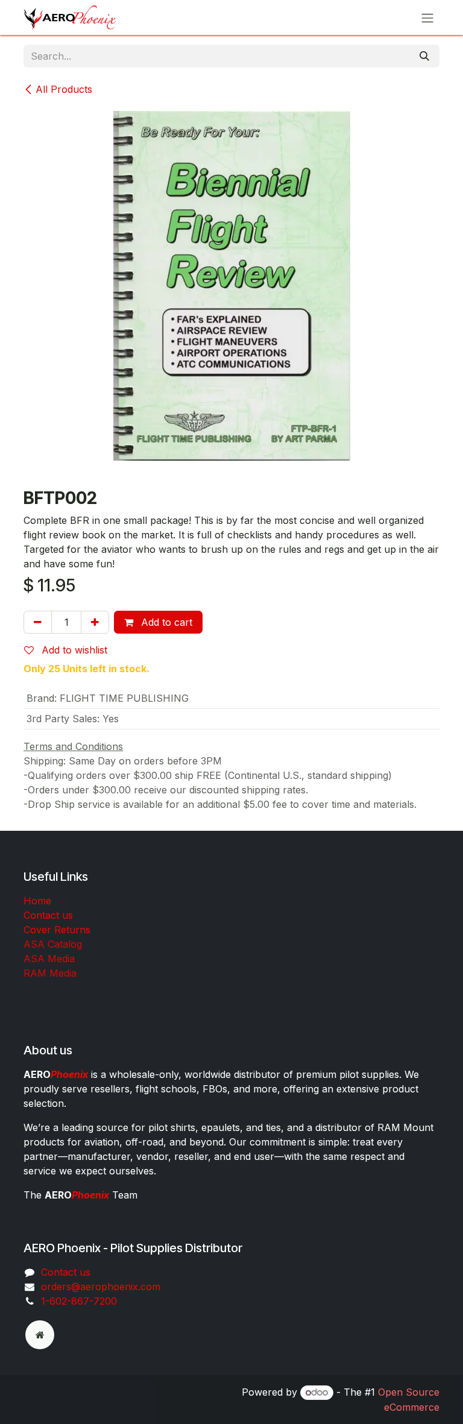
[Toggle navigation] (427, 17)
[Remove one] (38, 622)
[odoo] (39, 1334)
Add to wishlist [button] (73, 650)
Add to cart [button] (165, 622)
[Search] (424, 56)
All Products (64, 89)
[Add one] (95, 622)
